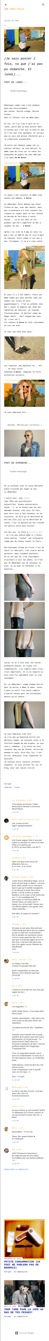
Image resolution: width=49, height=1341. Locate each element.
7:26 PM (15, 953)
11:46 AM (15, 1080)
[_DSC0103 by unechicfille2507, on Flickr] (24, 289)
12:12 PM (15, 1099)
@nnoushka (16, 1087)
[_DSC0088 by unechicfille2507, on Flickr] (24, 51)
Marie (14, 1003)
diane (14, 1106)
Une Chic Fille (14, 9)
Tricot (17, 787)
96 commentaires (21, 1272)
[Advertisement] (24, 1193)
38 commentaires (21, 1317)
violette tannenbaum (22, 836)
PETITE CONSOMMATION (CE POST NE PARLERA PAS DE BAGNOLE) (22, 1264)
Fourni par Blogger (26, 1333)
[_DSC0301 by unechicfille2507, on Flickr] (24, 628)
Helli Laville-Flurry (22, 819)
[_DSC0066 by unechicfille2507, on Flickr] (24, 360)
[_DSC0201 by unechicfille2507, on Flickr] (24, 456)
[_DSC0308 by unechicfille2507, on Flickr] (24, 657)
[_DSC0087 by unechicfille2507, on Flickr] (24, 189)
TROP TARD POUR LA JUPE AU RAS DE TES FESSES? (23, 1311)
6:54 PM (15, 851)
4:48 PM (15, 829)
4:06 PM (15, 1142)
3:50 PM (15, 812)
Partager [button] (7, 784)
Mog (13, 1149)
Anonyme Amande (19, 877)
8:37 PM (15, 870)
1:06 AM (15, 996)
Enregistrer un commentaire (16, 1169)
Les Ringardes (19, 800)
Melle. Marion (19, 960)
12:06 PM (15, 1164)
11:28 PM (15, 979)
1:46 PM (15, 917)
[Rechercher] (43, 4)
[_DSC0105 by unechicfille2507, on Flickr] (24, 406)
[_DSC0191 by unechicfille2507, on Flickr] (24, 600)
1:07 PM (15, 1121)
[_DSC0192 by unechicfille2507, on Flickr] (24, 728)
